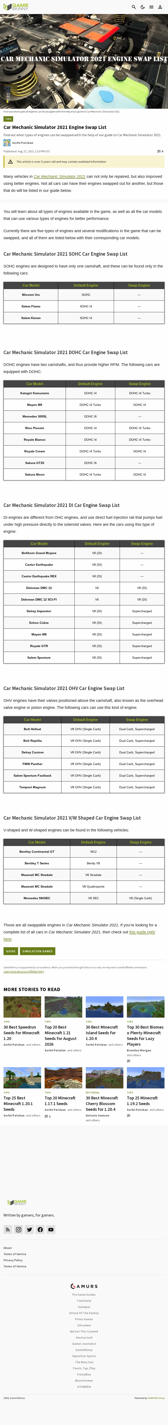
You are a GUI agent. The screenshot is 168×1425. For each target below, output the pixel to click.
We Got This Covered (84, 1331)
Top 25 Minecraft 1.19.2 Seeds (142, 1100)
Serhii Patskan (14, 1045)
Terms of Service (15, 1254)
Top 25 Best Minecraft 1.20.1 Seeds (18, 1103)
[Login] (160, 7)
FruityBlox (84, 1374)
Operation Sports (84, 1356)
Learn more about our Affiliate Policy (24, 971)
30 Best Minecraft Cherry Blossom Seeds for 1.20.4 (102, 1103)
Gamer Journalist (84, 1344)
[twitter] (29, 1229)
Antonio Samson (97, 1115)
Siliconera (84, 1325)
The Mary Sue (84, 1362)
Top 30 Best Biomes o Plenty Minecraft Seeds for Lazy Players (145, 1035)
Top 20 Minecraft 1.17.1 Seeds (60, 1100)
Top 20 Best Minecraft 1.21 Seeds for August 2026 (61, 1035)
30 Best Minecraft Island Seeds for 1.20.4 (102, 1032)
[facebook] (40, 1229)
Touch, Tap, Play (84, 1368)
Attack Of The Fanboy (84, 1313)
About (8, 1248)
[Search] (134, 7)
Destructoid (84, 1337)
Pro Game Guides (84, 1295)
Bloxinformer (84, 1380)
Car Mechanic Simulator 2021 (60, 176)
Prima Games (84, 1319)
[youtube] (51, 1229)
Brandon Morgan (139, 1050)
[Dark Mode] (142, 7)
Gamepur (84, 1307)
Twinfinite (84, 1301)
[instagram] (18, 1229)
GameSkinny (84, 1350)
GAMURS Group (156, 1398)
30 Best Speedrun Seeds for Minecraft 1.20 (22, 1032)
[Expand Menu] (151, 7)
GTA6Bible (84, 1387)
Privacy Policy (13, 1260)
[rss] (8, 1229)
